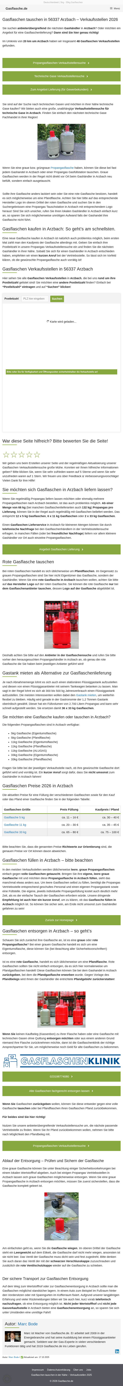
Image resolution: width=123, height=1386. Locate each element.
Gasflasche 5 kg (14, 817)
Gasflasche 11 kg (15, 824)
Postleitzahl (11, 298)
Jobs (88, 1369)
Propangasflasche (62, 167)
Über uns (78, 1369)
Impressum (38, 1369)
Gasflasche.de (16, 8)
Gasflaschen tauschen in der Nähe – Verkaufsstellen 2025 (61, 1374)
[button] (7, 1379)
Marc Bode (28, 1324)
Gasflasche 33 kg (15, 832)
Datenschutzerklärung (58, 1369)
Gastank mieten (86, 695)
